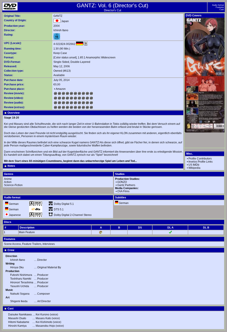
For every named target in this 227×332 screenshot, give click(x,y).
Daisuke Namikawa (20, 314)
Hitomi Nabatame (18, 322)
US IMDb (193, 164)
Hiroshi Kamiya (17, 325)
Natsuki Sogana (19, 293)
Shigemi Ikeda (18, 301)
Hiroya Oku (17, 267)
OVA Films (123, 191)
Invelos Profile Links (200, 161)
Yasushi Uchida (19, 286)
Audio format (218, 5)
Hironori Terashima (21, 282)
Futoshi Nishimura (21, 274)
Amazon (61, 88)
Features (220, 7)
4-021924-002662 (64, 44)
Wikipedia (194, 167)
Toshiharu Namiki (20, 278)
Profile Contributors (200, 158)
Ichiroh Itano (60, 30)
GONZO (122, 182)
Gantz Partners (126, 185)
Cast (221, 9)
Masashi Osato (17, 318)
